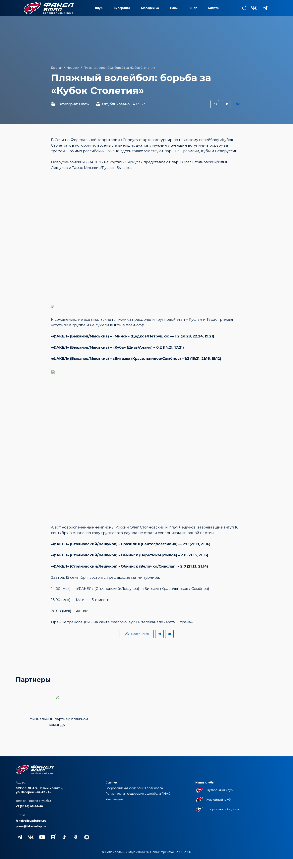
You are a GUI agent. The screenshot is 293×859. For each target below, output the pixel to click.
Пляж (174, 8)
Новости (73, 68)
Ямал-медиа (115, 799)
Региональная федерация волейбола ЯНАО (138, 793)
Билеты (213, 8)
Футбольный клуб (219, 790)
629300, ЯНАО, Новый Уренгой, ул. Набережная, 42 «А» (39, 790)
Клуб (98, 8)
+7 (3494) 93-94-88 (29, 806)
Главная (56, 68)
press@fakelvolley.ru (31, 826)
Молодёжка (150, 8)
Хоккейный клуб (218, 799)
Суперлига (122, 8)
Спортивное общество (223, 809)
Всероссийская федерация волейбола (134, 788)
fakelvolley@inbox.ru (31, 821)
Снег (193, 8)
